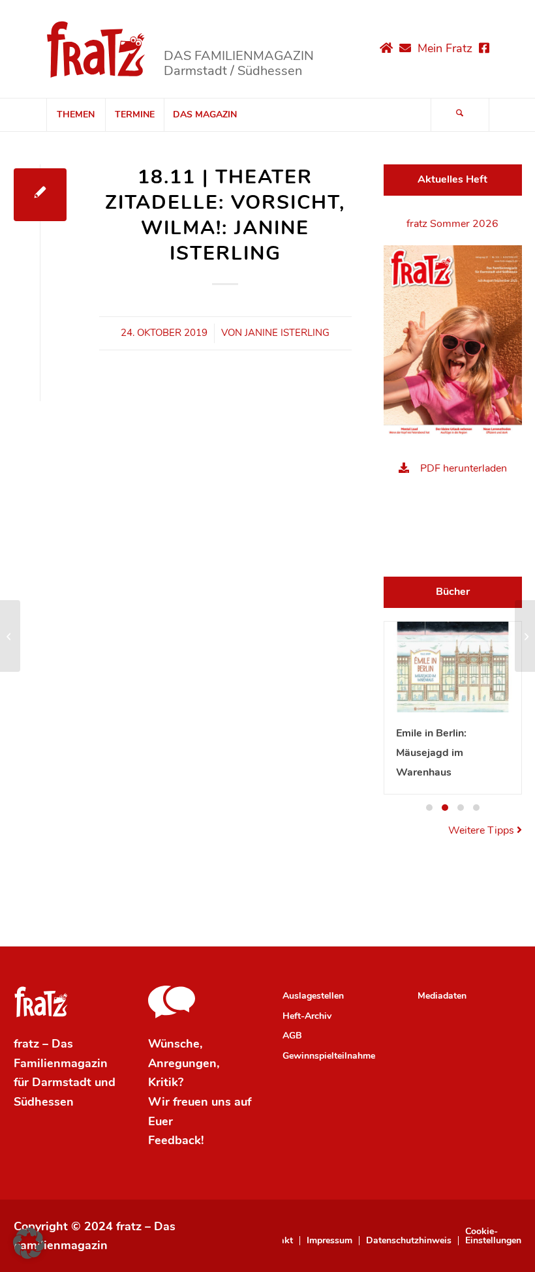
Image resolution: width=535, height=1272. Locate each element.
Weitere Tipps (482, 830)
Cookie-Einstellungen (493, 1236)
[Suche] (460, 114)
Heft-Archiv (307, 1016)
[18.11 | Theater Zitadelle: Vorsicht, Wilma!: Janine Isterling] (40, 194)
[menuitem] (75, 114)
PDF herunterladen (463, 468)
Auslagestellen (313, 996)
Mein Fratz (445, 48)
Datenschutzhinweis (408, 1240)
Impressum (329, 1240)
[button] (429, 807)
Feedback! (176, 1140)
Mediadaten (442, 996)
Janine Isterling (287, 332)
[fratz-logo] (96, 49)
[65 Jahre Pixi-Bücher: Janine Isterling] (10, 636)
